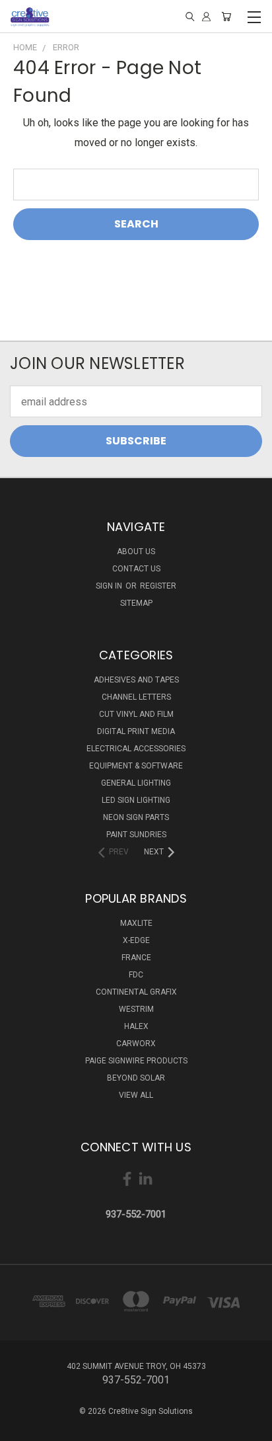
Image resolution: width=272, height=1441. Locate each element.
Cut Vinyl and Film (136, 714)
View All (136, 1095)
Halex (136, 1026)
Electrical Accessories (136, 748)
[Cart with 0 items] (226, 17)
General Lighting (136, 783)
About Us (136, 551)
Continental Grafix (136, 992)
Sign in (110, 586)
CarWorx (136, 1043)
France (136, 957)
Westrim (136, 1009)
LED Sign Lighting (136, 800)
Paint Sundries (136, 834)
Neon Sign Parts (136, 817)
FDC (136, 974)
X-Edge (136, 940)
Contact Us (136, 568)
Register (158, 586)
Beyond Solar (136, 1078)
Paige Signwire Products (136, 1060)
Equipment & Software (136, 765)
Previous (21, 1428)
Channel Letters (136, 697)
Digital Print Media (136, 731)
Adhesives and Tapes (136, 679)
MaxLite (136, 923)
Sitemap (136, 603)
